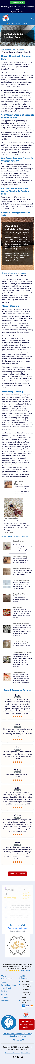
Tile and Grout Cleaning (21, 580)
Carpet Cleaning (11, 518)
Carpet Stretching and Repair (20, 595)
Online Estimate (7, 979)
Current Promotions (8, 985)
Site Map (4, 997)
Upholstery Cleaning (18, 482)
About (3, 982)
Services (21, 50)
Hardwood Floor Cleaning (21, 568)
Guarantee (5, 1000)
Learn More (18, 494)
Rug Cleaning (17, 607)
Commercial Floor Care (21, 623)
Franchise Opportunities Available (26, 1024)
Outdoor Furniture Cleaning (22, 652)
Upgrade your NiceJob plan (17, 928)
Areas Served (6, 988)
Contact (4, 994)
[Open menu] (31, 18)
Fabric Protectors (19, 672)
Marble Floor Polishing (20, 642)
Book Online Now (18, 2)
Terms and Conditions (12, 1053)
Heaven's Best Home (8, 50)
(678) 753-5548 (18, 12)
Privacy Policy (25, 1053)
